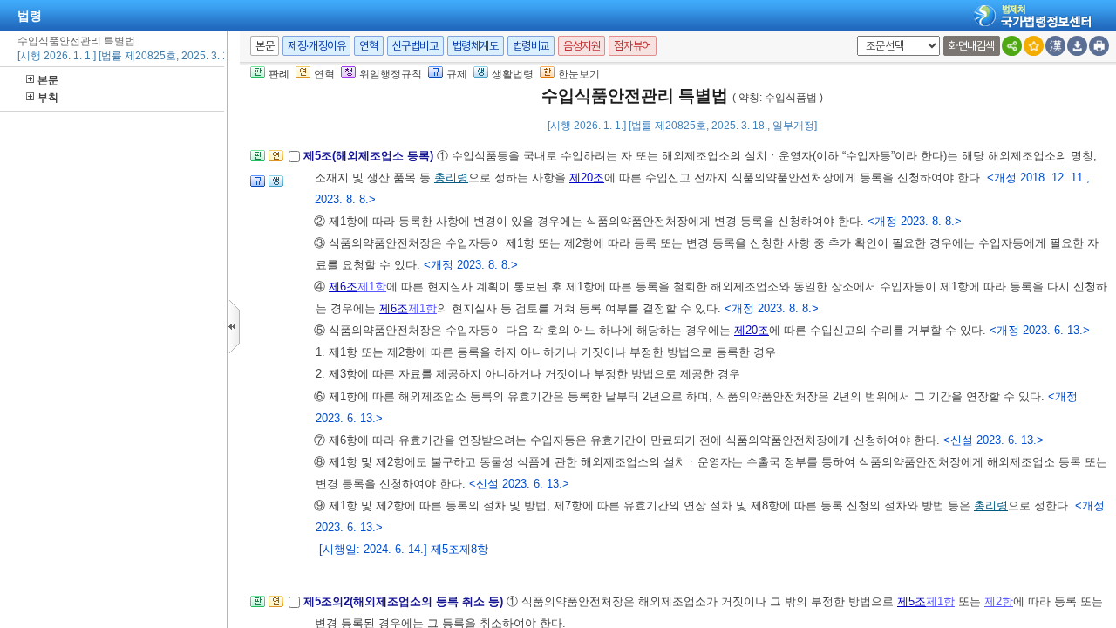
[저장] (1077, 46)
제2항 (998, 601)
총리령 (451, 177)
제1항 (371, 286)
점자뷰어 (632, 45)
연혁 (368, 45)
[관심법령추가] (1034, 46)
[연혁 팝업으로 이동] (276, 160)
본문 (47, 80)
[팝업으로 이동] (276, 186)
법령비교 (531, 45)
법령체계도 (476, 45)
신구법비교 (415, 45)
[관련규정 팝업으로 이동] (257, 186)
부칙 (47, 98)
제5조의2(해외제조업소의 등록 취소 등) (405, 601)
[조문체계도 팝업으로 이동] (257, 160)
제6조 (343, 286)
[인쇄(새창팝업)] (1099, 46)
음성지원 (581, 45)
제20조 (586, 177)
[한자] (1055, 46)
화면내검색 (972, 45)
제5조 (911, 601)
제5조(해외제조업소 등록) (370, 155)
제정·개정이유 (316, 45)
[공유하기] (1012, 46)
